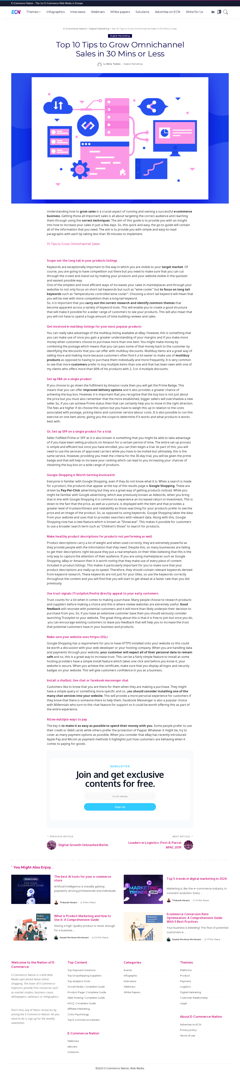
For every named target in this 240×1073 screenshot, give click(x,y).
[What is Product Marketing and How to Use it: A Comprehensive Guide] (30, 927)
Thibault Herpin (68, 903)
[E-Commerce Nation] (16, 12)
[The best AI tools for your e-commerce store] (30, 889)
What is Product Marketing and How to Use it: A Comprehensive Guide (82, 918)
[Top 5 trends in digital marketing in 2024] (143, 889)
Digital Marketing (120, 35)
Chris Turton (113, 64)
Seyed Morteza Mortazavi (74, 938)
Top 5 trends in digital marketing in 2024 (197, 879)
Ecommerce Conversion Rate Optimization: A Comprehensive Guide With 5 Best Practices (194, 917)
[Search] (226, 12)
